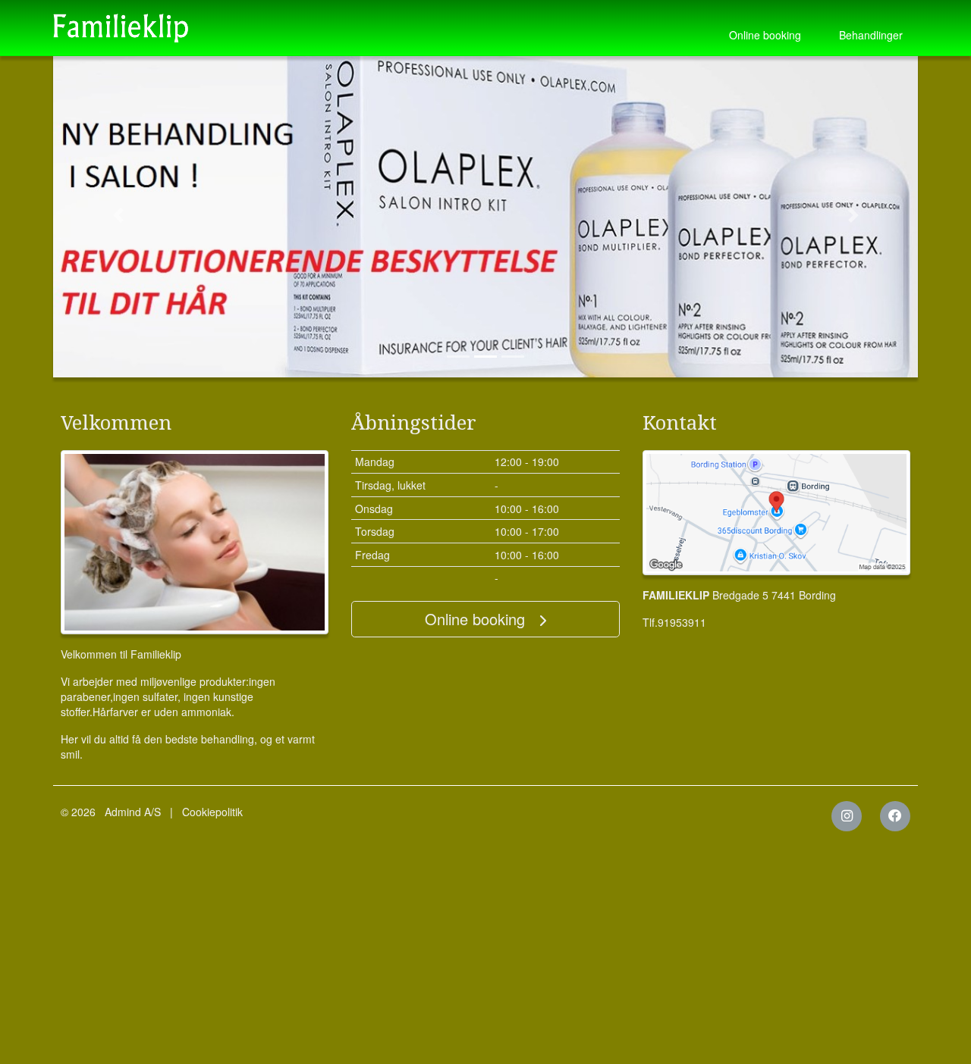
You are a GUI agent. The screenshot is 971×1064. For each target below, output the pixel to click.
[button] (118, 215)
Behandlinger (871, 34)
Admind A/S (133, 811)
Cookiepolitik (212, 811)
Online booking (765, 34)
